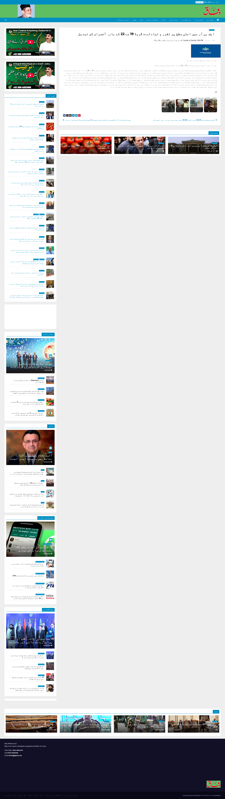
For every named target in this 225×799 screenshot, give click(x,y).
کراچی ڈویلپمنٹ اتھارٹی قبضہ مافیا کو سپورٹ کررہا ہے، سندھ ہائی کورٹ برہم (27, 505)
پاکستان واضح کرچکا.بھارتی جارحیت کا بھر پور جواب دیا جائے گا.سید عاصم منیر (26, 285)
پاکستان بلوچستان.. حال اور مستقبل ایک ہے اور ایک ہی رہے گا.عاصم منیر (85, 725)
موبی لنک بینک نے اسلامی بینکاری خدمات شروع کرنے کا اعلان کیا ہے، (32, 367)
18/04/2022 (47, 461)
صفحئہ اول (210, 20)
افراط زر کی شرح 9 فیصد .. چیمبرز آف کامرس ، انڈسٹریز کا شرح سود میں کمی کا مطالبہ (27, 414)
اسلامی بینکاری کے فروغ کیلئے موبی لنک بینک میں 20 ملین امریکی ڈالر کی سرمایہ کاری (27, 597)
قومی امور (199, 20)
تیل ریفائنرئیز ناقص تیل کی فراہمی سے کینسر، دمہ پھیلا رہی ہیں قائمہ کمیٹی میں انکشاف (26, 392)
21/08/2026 (212, 729)
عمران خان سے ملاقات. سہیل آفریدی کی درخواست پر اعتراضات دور (141, 146)
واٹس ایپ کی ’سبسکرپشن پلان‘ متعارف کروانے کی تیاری (33, 548)
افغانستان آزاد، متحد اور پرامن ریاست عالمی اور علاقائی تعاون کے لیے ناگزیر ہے (30, 642)
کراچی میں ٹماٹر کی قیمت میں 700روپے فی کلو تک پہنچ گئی (87, 146)
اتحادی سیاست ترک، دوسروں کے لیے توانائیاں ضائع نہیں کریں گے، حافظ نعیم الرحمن (27, 251)
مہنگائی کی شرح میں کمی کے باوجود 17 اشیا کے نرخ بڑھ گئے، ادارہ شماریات (27, 403)
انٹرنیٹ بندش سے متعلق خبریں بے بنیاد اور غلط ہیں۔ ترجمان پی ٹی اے (28, 586)
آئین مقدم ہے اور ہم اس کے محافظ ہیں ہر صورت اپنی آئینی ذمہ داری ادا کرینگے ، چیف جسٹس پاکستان (31, 460)
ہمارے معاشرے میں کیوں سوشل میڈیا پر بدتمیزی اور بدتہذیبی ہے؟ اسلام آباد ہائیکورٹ (26, 495)
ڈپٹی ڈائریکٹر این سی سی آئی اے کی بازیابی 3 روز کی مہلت (194, 146)
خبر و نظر (42, 214)
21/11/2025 (47, 370)
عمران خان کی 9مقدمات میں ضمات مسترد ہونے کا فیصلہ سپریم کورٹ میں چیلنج (27, 262)
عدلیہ (50, 452)
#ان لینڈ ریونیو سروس (174, 40)
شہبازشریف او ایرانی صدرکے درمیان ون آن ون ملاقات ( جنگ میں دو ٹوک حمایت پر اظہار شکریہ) (27, 296)
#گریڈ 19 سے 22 (159, 40)
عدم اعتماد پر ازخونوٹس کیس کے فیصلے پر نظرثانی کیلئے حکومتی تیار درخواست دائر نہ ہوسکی (27, 474)
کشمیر (134, 20)
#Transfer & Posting (189, 40)
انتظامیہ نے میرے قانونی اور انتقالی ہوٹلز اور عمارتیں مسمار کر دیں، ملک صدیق (26, 195)
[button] (6, 20)
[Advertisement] (41, 316)
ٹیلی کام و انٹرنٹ (152, 20)
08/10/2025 (47, 645)
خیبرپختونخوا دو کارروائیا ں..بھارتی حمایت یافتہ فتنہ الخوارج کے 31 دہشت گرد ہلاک (27, 161)
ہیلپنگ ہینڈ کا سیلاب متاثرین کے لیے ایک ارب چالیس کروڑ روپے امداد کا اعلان (27, 183)
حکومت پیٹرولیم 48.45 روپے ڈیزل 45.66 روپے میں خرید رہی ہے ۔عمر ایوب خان (184, 120)
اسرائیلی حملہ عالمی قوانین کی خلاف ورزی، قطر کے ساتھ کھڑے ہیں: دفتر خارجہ (26, 206)
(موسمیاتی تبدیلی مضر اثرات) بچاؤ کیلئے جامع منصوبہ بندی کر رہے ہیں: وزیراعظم (27, 240)
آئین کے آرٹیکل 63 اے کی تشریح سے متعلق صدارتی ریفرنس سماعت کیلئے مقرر (29, 484)
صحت (163, 20)
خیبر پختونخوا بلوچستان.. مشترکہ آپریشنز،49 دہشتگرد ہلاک (146, 725)
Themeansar (217, 795)
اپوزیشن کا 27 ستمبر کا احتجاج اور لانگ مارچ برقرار (194, 725)
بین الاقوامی (186, 20)
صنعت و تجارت (174, 20)
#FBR (199, 40)
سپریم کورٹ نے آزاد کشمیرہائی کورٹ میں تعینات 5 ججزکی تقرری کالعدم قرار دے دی (98, 120)
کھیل (141, 20)
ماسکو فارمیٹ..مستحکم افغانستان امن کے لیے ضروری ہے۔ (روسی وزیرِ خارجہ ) (27, 656)
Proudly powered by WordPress (192, 795)
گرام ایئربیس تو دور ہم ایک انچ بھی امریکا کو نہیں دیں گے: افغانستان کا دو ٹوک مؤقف (27, 689)
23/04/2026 (47, 553)
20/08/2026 (50, 729)
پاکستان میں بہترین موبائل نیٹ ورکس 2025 (28, 576)
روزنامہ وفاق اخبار (123, 20)
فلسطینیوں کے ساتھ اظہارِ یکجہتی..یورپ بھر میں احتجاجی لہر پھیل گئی (28, 667)
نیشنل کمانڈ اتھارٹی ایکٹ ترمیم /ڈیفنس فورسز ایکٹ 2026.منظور (34, 725)
